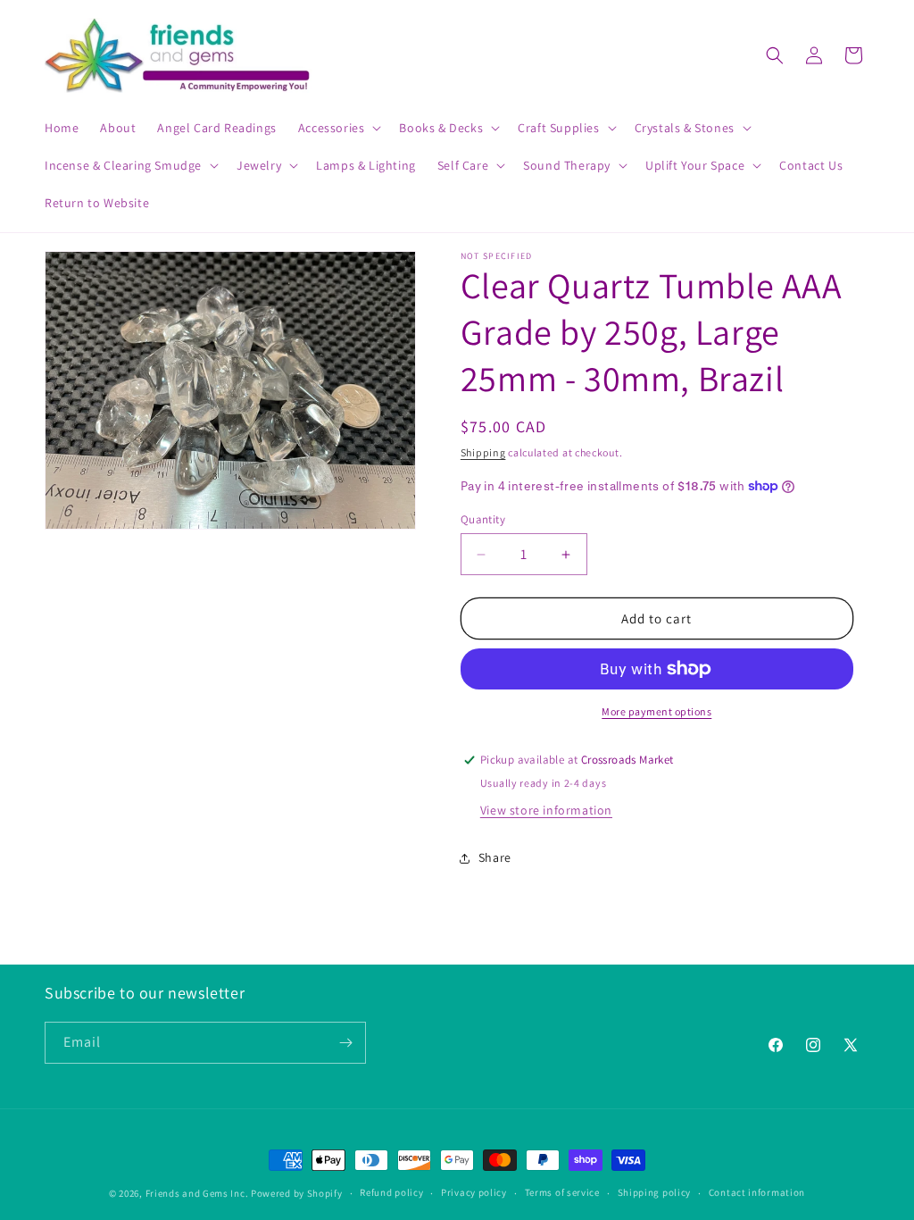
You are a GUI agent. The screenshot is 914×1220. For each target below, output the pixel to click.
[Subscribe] (345, 1043)
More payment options (656, 711)
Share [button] (494, 857)
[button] (338, 127)
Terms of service (562, 1192)
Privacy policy (474, 1192)
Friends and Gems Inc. (197, 1193)
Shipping (483, 452)
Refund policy (391, 1192)
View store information (546, 810)
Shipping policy (655, 1192)
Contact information (757, 1192)
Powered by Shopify (297, 1193)
